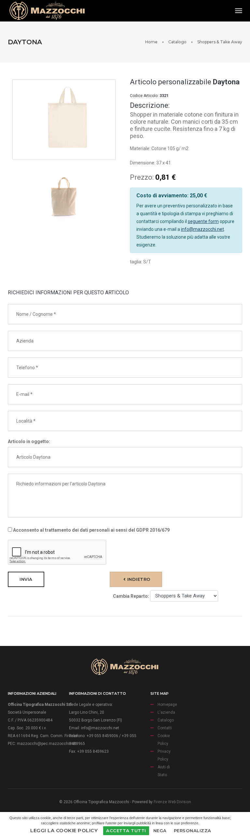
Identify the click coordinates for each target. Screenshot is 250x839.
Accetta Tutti (126, 830)
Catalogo (177, 41)
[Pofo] (47, 11)
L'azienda (166, 712)
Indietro (138, 579)
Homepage (167, 704)
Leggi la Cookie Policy (64, 830)
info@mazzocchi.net (202, 229)
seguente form (203, 221)
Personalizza (192, 830)
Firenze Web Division (172, 802)
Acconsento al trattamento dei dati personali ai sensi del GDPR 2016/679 (91, 530)
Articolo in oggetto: (29, 441)
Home (151, 41)
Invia (26, 579)
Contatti (165, 728)
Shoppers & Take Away (219, 41)
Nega (160, 830)
